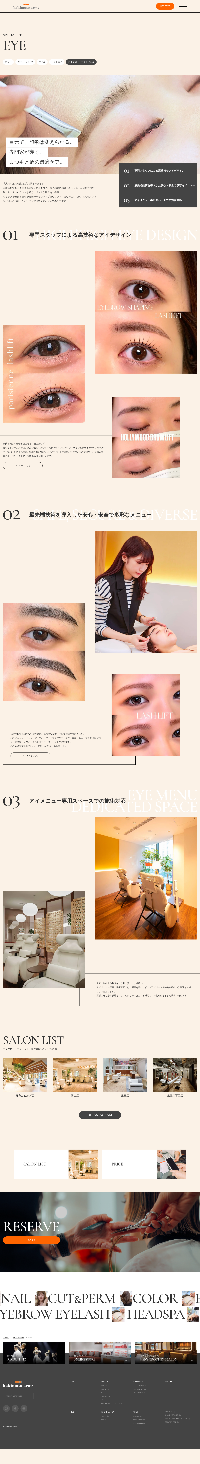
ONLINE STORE (171, 1415)
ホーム (6, 1337)
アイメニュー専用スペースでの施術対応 (158, 200)
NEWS (103, 1420)
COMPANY (137, 1416)
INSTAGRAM (102, 1115)
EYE (102, 1400)
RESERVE (165, 6)
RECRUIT (169, 1412)
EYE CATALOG (139, 1393)
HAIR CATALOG (139, 1386)
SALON (168, 1381)
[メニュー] (183, 6)
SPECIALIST (18, 1337)
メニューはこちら (22, 465)
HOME (72, 1381)
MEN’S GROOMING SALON (176, 1419)
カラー (8, 62)
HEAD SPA (105, 1396)
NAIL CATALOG (139, 1389)
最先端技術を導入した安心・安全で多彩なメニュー (164, 185)
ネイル (42, 62)
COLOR (104, 1386)
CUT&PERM (106, 1389)
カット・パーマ (25, 62)
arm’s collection (139, 1420)
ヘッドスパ (56, 62)
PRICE (71, 1412)
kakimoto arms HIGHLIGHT (111, 1403)
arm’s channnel (139, 1423)
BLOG (103, 1416)
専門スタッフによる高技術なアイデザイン (159, 170)
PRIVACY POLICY (172, 1422)
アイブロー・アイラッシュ (81, 62)
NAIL (103, 1393)
